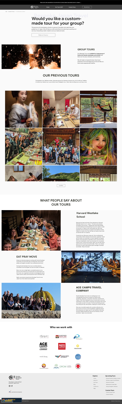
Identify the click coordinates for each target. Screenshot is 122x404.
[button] (72, 7)
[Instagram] (10, 386)
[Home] (6, 11)
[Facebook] (12, 386)
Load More (61, 185)
